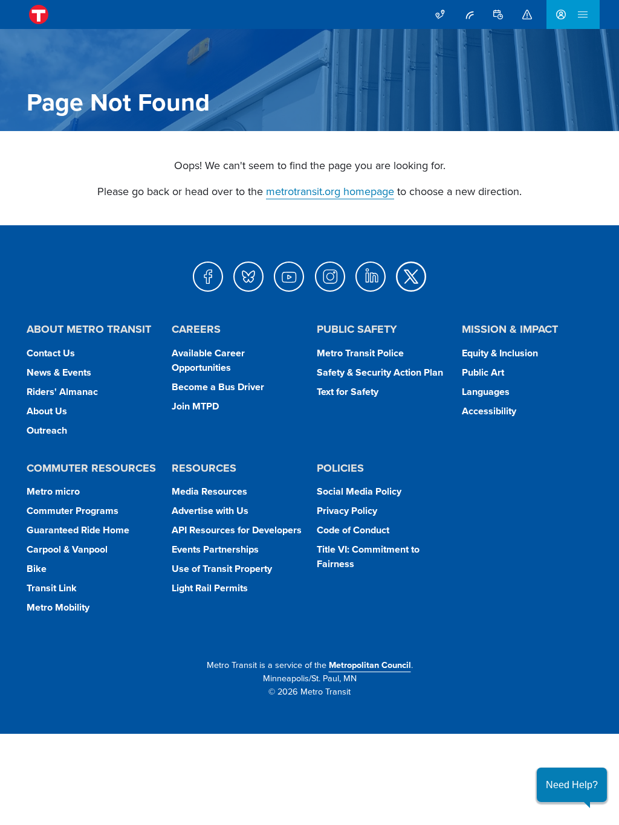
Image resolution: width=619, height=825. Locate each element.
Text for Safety (347, 392)
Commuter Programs (72, 511)
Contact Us (51, 353)
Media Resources (209, 491)
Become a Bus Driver (218, 387)
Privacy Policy (347, 511)
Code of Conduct (353, 530)
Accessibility (489, 411)
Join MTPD (195, 406)
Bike (37, 569)
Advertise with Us (210, 511)
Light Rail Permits (210, 588)
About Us (47, 411)
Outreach (47, 430)
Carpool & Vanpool (67, 549)
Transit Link (52, 588)
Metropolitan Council (370, 664)
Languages (486, 392)
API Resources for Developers (237, 530)
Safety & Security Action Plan (380, 372)
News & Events (59, 372)
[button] (572, 785)
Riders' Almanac (62, 392)
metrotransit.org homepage (330, 191)
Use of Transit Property (222, 569)
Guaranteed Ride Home (78, 530)
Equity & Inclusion (500, 353)
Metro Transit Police (360, 353)
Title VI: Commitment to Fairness (368, 556)
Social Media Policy (359, 491)
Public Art (483, 372)
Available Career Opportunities (208, 360)
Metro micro (53, 491)
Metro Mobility (58, 607)
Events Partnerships (215, 549)
